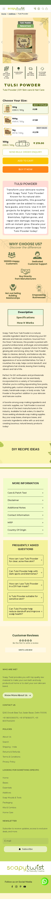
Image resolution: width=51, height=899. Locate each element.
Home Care (8, 812)
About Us (7, 737)
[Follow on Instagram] (16, 886)
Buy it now (25, 169)
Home (3, 14)
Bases (5, 783)
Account (39, 8)
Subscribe (27, 849)
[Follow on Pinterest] (20, 886)
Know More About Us (16, 695)
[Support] (35, 8)
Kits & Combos (9, 807)
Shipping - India (10, 747)
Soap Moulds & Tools (12, 797)
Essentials (7, 788)
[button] (25, 312)
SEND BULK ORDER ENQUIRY (25, 152)
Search (6, 742)
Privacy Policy (9, 762)
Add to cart (25, 161)
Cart (46, 8)
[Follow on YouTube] (24, 886)
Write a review (25, 650)
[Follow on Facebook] (12, 886)
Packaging (7, 802)
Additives (12, 14)
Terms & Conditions (11, 757)
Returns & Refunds (11, 752)
